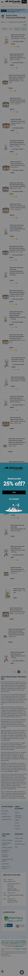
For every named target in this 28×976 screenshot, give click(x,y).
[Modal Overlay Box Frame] (14, 488)
